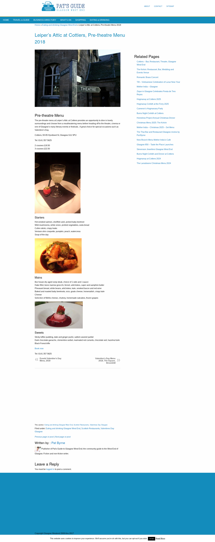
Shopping (80, 20)
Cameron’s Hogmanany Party (150, 109)
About (147, 6)
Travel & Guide (21, 20)
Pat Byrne (58, 442)
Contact (158, 6)
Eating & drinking (99, 20)
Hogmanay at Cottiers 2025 (149, 99)
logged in (50, 469)
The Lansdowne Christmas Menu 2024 (154, 163)
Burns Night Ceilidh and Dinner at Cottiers (155, 154)
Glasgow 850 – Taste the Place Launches (155, 145)
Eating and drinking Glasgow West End (59, 25)
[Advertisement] (77, 394)
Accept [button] (151, 538)
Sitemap (170, 6)
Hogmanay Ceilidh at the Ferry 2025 (153, 104)
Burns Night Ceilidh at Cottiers (150, 113)
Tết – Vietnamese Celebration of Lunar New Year (158, 82)
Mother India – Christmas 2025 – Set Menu (155, 127)
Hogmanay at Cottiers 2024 (149, 159)
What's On (65, 20)
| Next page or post (62, 437)
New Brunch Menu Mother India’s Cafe (154, 140)
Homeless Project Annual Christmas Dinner (156, 118)
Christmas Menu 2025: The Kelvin (152, 123)
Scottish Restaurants (81, 425)
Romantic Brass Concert (147, 77)
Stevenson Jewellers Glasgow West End (155, 149)
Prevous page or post (44, 437)
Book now (39, 348)
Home (6, 20)
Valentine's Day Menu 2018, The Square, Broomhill (105, 360)
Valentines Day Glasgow (98, 425)
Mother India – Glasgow (147, 87)
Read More (160, 538)
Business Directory (44, 20)
